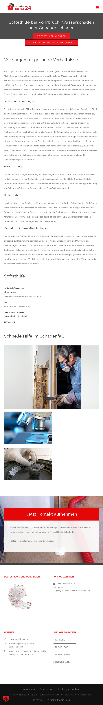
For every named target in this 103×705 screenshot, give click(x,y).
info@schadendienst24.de (16, 316)
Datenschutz (46, 689)
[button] (6, 699)
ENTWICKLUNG (62, 662)
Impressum (28, 689)
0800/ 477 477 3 (11, 292)
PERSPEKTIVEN (62, 654)
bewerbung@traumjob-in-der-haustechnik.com (22, 645)
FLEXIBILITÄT (61, 647)
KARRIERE (60, 640)
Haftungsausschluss (69, 689)
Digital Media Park (59, 700)
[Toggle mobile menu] (97, 7)
